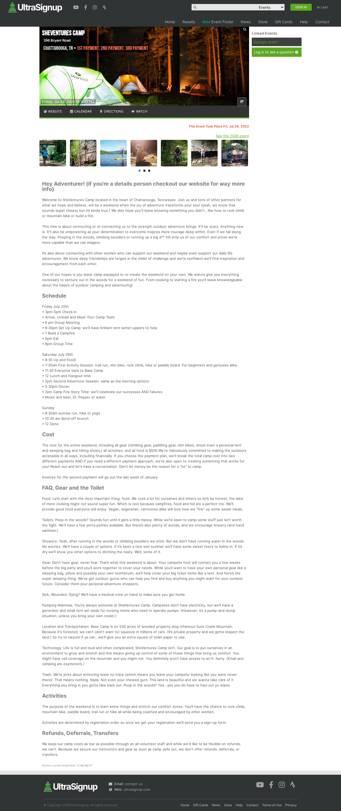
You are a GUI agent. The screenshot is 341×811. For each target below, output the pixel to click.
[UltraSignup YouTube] (76, 6)
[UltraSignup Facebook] (86, 6)
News (246, 21)
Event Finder (217, 21)
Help (304, 21)
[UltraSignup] (35, 7)
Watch (141, 111)
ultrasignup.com (137, 789)
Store (262, 21)
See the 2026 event (232, 136)
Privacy (291, 805)
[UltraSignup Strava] (104, 6)
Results (188, 21)
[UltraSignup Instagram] (95, 6)
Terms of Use (272, 805)
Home (170, 21)
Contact (322, 21)
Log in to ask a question (274, 52)
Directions (113, 111)
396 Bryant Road (57, 40)
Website (54, 111)
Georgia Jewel (265, 42)
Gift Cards (284, 21)
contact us (134, 784)
